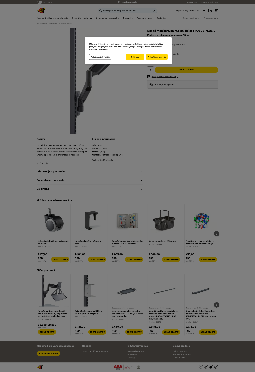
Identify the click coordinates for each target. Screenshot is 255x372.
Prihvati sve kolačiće (157, 57)
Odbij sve (135, 57)
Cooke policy (103, 49)
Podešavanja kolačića (100, 57)
